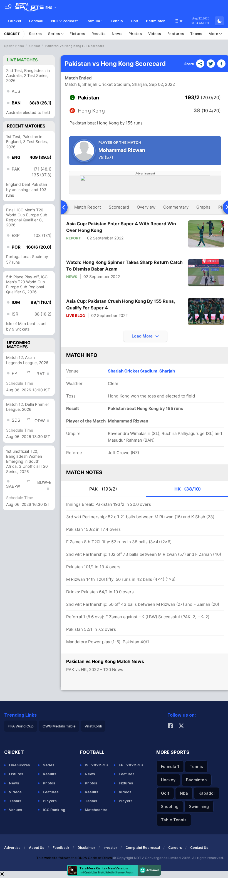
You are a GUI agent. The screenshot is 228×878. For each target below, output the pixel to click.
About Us (36, 848)
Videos (154, 33)
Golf (134, 21)
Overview (146, 207)
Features (175, 33)
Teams (196, 33)
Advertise (12, 848)
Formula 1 (94, 21)
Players (50, 801)
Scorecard (119, 207)
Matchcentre (96, 809)
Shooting (170, 806)
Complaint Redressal (142, 848)
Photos (135, 33)
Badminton (155, 21)
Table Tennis (174, 819)
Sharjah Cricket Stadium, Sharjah (141, 371)
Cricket (14, 21)
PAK (103, 489)
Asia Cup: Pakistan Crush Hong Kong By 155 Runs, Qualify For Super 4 (120, 304)
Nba (184, 793)
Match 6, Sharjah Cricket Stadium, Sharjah (106, 84)
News (117, 33)
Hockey (168, 779)
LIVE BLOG (75, 315)
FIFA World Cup (21, 726)
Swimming (199, 806)
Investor (110, 848)
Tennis (116, 21)
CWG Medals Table (59, 726)
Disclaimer (86, 848)
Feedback (61, 848)
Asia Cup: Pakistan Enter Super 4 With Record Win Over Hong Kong (121, 227)
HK (187, 489)
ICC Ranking (54, 809)
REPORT (73, 238)
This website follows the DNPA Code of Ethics (74, 858)
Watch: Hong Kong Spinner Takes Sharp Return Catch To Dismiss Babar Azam (124, 265)
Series (54, 33)
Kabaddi (207, 793)
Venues (15, 809)
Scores (35, 33)
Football (36, 21)
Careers (175, 848)
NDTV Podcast (64, 21)
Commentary (176, 207)
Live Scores (19, 765)
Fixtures (77, 33)
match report (87, 207)
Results (98, 33)
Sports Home (14, 46)
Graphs (203, 207)
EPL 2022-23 (131, 765)
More (214, 33)
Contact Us (199, 848)
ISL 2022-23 (96, 765)
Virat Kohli (93, 726)
